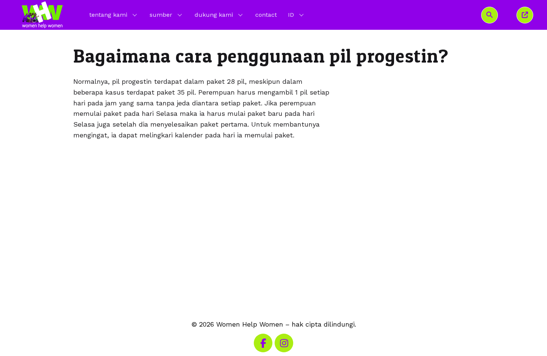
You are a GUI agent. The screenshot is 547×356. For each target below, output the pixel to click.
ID (296, 14)
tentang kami (108, 14)
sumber (161, 14)
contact (266, 14)
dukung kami (214, 14)
